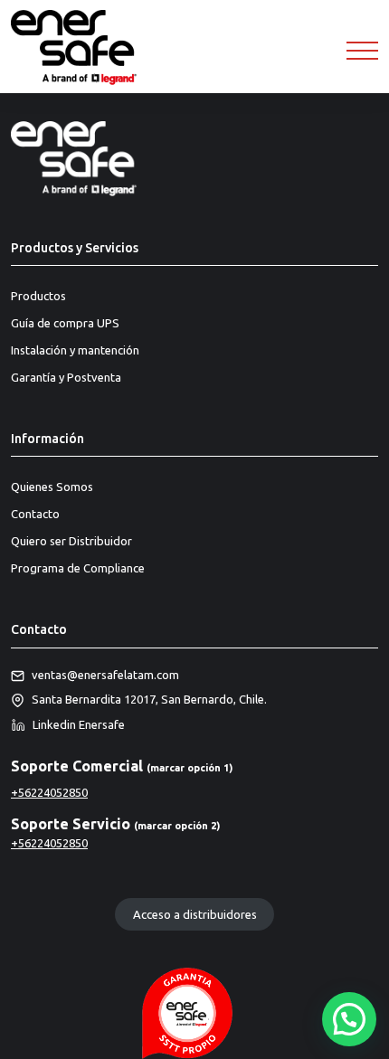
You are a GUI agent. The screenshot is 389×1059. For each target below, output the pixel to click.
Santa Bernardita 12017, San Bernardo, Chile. (149, 699)
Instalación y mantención (75, 350)
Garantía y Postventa (66, 377)
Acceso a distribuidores (195, 914)
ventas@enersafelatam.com (105, 674)
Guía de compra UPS (65, 323)
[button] (349, 1019)
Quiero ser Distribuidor (71, 540)
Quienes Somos (52, 486)
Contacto (35, 513)
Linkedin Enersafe (79, 724)
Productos (38, 295)
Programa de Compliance (78, 568)
